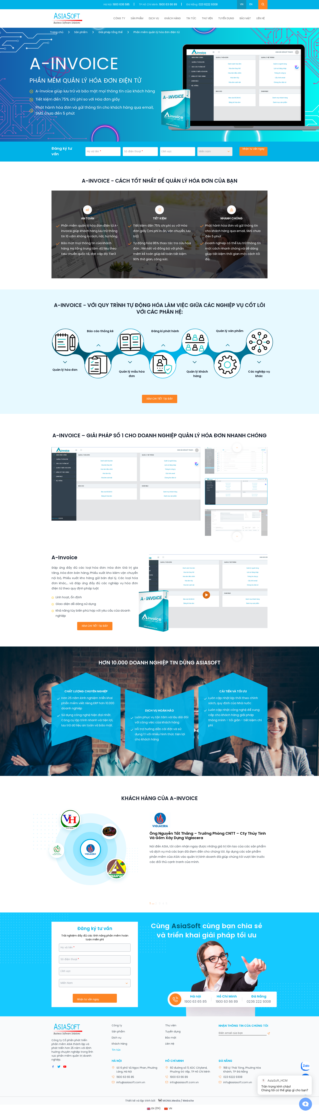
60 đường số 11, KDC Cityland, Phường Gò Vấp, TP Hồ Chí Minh (190, 1070)
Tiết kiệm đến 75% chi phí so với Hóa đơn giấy (77, 99)
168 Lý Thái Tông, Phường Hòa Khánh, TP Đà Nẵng (242, 1070)
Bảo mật (170, 1037)
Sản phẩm (137, 18)
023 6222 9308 (208, 4)
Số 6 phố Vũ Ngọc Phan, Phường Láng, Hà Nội (136, 1070)
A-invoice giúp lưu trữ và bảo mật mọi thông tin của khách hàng (95, 91)
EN (250, 4)
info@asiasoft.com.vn (130, 1082)
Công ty (119, 18)
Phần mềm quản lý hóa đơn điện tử (156, 32)
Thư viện (207, 18)
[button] (237, 536)
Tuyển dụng (226, 18)
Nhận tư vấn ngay (254, 149)
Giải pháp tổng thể (110, 32)
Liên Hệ (260, 18)
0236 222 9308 (259, 1002)
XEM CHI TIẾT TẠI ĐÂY (159, 399)
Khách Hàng (172, 18)
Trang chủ (56, 32)
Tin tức (191, 18)
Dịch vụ (154, 18)
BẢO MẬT (245, 18)
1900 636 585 (121, 4)
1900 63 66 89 (168, 4)
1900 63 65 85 (195, 1002)
